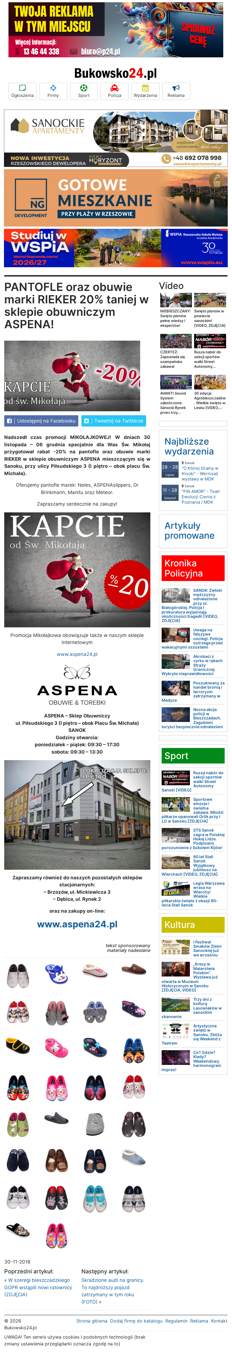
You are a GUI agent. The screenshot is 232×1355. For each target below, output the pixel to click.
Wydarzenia (145, 95)
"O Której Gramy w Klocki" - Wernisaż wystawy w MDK (200, 471)
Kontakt (219, 1321)
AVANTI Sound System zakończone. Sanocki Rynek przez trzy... (173, 403)
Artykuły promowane (189, 530)
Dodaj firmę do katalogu (136, 1321)
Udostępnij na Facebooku (45, 421)
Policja (114, 95)
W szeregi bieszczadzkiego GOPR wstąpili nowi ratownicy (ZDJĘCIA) (38, 1287)
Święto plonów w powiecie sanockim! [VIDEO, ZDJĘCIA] (210, 318)
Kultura (179, 924)
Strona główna (91, 1321)
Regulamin (176, 1321)
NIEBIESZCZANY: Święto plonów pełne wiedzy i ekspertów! (175, 318)
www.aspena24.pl (77, 654)
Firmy (53, 95)
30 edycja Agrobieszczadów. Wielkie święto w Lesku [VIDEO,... (210, 400)
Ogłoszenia (22, 95)
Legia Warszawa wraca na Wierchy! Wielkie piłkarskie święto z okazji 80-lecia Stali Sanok (193, 894)
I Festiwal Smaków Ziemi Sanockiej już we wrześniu (207, 948)
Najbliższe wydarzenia (189, 446)
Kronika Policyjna (183, 568)
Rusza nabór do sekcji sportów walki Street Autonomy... (207, 359)
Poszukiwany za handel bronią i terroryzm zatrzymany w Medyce (193, 691)
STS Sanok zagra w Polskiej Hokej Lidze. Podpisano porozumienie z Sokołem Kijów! (193, 839)
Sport (84, 95)
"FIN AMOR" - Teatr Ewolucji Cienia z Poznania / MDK (201, 494)
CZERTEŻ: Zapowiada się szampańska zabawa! (172, 359)
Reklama (176, 95)
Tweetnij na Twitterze (118, 421)
